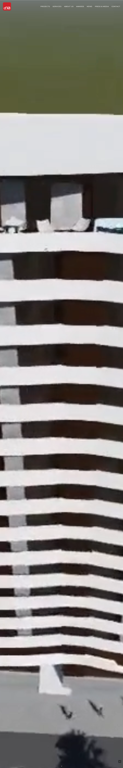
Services (57, 6)
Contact (116, 6)
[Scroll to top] (119, 761)
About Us (69, 6)
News (89, 6)
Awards (80, 6)
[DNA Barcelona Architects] (7, 6)
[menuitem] (45, 6)
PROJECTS (45, 6)
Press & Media (102, 6)
